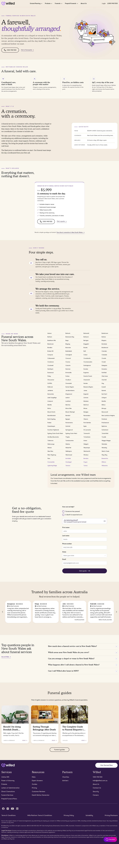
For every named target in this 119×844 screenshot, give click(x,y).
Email (64, 559)
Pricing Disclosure (111, 815)
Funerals (57, 3)
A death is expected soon (73, 515)
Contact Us (97, 788)
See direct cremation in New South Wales (70, 232)
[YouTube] (12, 808)
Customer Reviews (38, 791)
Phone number (67, 544)
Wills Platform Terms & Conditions (39, 815)
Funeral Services (7, 795)
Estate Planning (35, 3)
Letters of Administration (10, 788)
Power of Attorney (7, 780)
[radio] (63, 511)
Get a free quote (26, 50)
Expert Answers (37, 780)
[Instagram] (8, 808)
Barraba (86, 458)
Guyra (85, 462)
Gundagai (69, 462)
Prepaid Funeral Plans (9, 799)
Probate (47, 3)
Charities (65, 777)
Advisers (65, 780)
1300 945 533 (112, 3)
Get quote (83, 571)
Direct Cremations (8, 791)
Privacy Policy (69, 815)
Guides (34, 784)
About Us (84, 3)
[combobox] (84, 555)
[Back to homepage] (8, 3)
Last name (65, 535)
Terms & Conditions (8, 815)
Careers (96, 795)
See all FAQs (5, 657)
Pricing (34, 788)
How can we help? (68, 507)
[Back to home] (8, 765)
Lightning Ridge (52, 465)
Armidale (68, 458)
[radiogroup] (84, 513)
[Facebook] (3, 809)
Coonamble (50, 462)
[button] (3, 612)
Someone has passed (72, 511)
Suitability (89, 815)
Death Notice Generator (40, 795)
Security (96, 791)
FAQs (33, 777)
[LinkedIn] (17, 808)
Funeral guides (59, 749)
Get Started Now (106, 765)
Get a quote (61, 221)
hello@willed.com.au (100, 780)
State (64, 552)
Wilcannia (105, 465)
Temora (68, 465)
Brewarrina (105, 458)
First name (65, 527)
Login (104, 3)
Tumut (85, 465)
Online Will (5, 777)
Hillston (104, 462)
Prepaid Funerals (70, 3)
